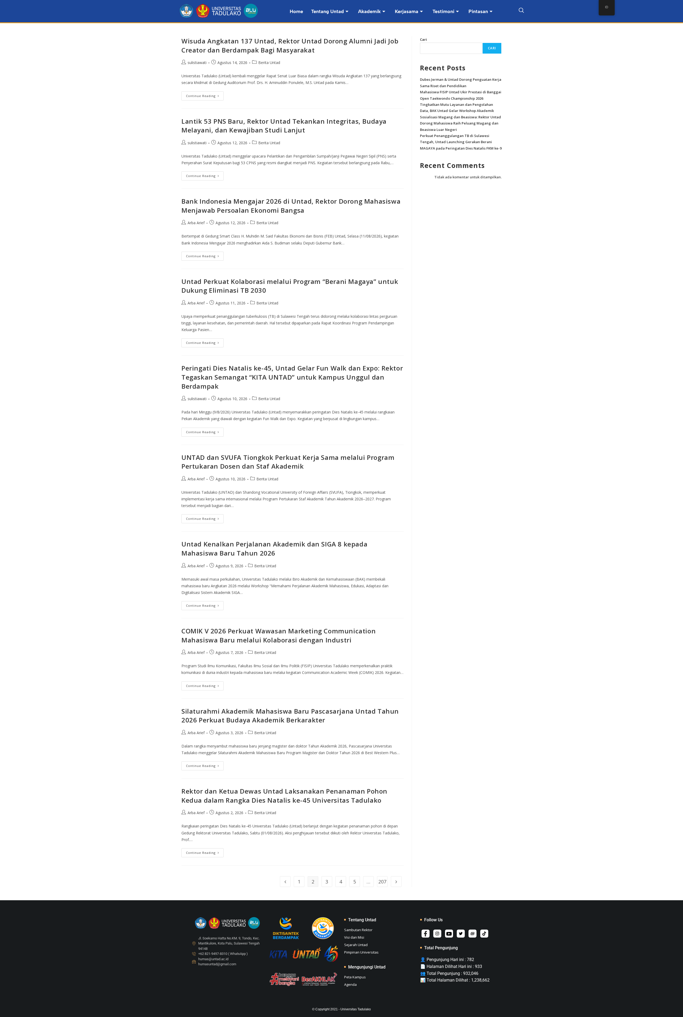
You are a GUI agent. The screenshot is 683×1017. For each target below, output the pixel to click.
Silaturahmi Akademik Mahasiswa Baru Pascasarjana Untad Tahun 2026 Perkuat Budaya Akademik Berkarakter (290, 716)
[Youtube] (449, 934)
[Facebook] (426, 934)
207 (382, 881)
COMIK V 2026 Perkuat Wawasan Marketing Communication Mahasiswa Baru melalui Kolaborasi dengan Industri (278, 635)
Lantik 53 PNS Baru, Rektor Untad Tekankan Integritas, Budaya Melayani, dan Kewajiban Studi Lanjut (284, 126)
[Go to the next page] (396, 881)
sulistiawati (197, 62)
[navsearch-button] (521, 11)
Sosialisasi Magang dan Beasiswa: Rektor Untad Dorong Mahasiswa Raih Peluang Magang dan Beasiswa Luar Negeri (460, 123)
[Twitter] (461, 934)
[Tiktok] (484, 934)
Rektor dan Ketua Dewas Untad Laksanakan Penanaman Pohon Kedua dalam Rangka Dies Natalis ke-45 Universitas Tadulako (284, 796)
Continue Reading (205, 94)
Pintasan (478, 11)
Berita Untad (269, 62)
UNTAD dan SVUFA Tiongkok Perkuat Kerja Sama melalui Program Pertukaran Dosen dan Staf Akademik (287, 462)
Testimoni (443, 11)
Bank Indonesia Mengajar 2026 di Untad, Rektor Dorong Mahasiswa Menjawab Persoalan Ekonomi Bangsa (290, 206)
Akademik (369, 11)
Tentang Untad (327, 11)
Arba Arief (196, 222)
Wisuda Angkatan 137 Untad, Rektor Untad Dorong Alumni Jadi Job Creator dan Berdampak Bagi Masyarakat (289, 45)
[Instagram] (437, 934)
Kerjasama (406, 11)
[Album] (472, 934)
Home (296, 11)
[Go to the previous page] (285, 881)
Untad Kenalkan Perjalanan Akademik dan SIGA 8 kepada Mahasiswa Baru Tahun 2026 (274, 548)
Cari (423, 39)
